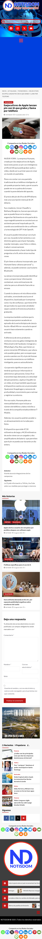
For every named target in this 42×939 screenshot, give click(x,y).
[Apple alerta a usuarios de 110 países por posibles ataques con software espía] (21, 512)
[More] (30, 152)
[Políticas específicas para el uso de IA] (21, 549)
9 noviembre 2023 (20, 115)
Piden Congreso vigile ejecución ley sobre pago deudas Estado (23, 802)
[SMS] (21, 152)
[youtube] (23, 818)
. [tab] (29, 745)
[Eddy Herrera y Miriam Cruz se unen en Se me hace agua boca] (7, 789)
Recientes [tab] (8, 745)
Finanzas (16, 751)
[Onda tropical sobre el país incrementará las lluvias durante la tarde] (7, 778)
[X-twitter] (24, 28)
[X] (16, 147)
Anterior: (17, 473)
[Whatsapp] (7, 147)
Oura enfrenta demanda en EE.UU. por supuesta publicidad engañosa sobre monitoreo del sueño (18, 602)
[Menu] (21, 40)
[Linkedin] (30, 147)
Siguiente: (20, 483)
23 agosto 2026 (18, 533)
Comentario (9, 635)
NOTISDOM (9, 115)
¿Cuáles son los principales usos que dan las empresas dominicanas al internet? (23, 755)
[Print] (25, 152)
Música (16, 786)
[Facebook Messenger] (25, 147)
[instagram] (12, 818)
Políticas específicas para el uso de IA (17, 565)
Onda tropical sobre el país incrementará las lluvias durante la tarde (23, 779)
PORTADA (7, 522)
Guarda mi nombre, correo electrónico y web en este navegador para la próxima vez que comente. (20, 691)
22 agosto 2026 (18, 607)
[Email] (16, 152)
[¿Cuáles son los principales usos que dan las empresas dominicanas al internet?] (7, 754)
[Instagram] (17, 28)
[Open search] (3, 21)
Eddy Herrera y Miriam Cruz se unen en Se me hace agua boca (24, 791)
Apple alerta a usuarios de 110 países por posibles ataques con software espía (19, 529)
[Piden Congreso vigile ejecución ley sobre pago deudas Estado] (7, 801)
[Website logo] (21, 5)
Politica (16, 763)
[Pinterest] (12, 152)
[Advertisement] (21, 65)
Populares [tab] (21, 745)
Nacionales (17, 774)
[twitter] (17, 818)
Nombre (7, 664)
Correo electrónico (27, 665)
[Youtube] (31, 28)
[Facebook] (11, 28)
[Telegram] (35, 147)
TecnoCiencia (8, 102)
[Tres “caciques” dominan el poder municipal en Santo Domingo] (7, 766)
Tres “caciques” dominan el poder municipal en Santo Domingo (24, 767)
